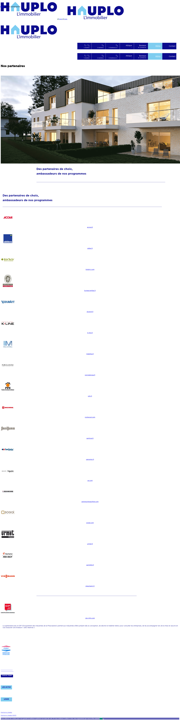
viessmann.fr (90, 586)
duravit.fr (90, 312)
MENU (158, 46)
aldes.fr (90, 248)
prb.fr (90, 396)
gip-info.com (90, 618)
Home (2, 7)
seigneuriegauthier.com (90, 502)
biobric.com (90, 269)
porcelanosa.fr (90, 375)
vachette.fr (90, 565)
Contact (172, 46)
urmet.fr (90, 544)
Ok (101, 718)
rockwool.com (90, 417)
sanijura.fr (90, 438)
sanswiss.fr (90, 459)
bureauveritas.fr (90, 290)
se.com (90, 480)
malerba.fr (90, 354)
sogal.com (90, 523)
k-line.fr (90, 333)
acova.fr (90, 227)
